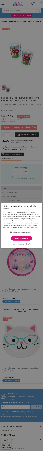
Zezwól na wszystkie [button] (21, 238)
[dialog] (21, 225)
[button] (21, 232)
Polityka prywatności (30, 227)
